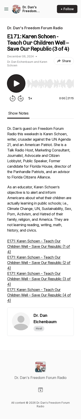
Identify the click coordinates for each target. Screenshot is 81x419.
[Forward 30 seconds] (21, 98)
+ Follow (67, 9)
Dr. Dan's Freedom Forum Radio (32, 9)
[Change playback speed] (30, 98)
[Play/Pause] (16, 83)
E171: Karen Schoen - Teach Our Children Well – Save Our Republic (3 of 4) (39, 278)
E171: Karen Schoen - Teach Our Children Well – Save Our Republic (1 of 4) (38, 246)
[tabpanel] (40, 217)
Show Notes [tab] (18, 113)
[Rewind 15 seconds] (12, 98)
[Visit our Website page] (40, 389)
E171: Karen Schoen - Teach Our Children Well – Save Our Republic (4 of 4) (39, 295)
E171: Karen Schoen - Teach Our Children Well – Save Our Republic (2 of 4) (38, 262)
